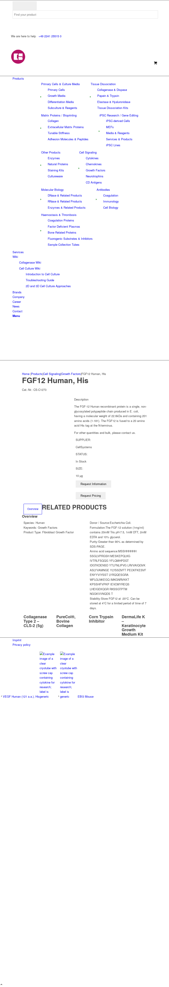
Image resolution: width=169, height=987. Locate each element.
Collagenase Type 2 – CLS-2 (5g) (35, 621)
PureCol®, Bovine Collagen (65, 621)
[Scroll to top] (1, 985)
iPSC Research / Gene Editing (118, 115)
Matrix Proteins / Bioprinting (59, 115)
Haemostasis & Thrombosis (59, 215)
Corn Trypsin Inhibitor (101, 619)
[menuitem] (85, 78)
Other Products (51, 152)
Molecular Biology (52, 189)
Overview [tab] (32, 509)
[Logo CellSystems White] (46, 63)
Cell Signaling (88, 152)
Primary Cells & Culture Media (60, 84)
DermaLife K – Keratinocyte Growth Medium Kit (134, 625)
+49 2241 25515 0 (50, 36)
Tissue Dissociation (103, 84)
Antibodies (103, 189)
